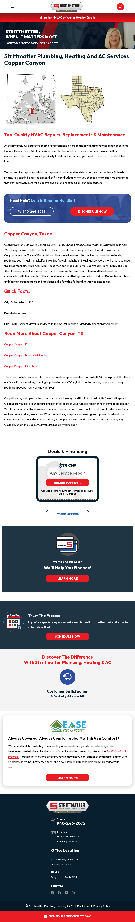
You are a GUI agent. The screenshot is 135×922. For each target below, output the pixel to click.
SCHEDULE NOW (67, 636)
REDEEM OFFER (66, 483)
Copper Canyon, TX (16, 344)
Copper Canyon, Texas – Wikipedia (25, 355)
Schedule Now (94, 211)
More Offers (68, 514)
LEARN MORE (67, 578)
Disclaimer (83, 906)
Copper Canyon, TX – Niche (21, 366)
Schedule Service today (70, 916)
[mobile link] (120, 6)
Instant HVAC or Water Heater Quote (69, 17)
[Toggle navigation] (13, 7)
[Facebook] (53, 893)
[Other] (60, 893)
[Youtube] (67, 893)
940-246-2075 (33, 211)
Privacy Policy (101, 906)
